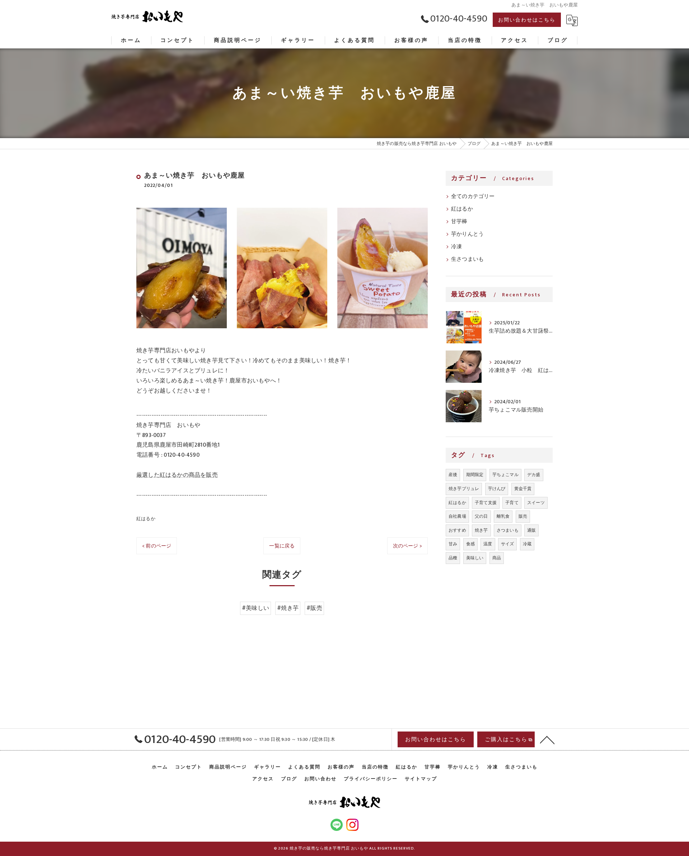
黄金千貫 (523, 488)
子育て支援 (486, 502)
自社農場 (457, 516)
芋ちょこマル (505, 474)
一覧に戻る (282, 546)
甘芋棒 (459, 221)
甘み (453, 543)
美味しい (475, 557)
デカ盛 (533, 474)
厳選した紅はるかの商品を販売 (177, 475)
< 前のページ (156, 546)
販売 (523, 516)
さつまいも (508, 530)
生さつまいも (467, 259)
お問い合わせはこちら (527, 20)
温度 (487, 543)
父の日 (481, 516)
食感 (470, 543)
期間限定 (475, 474)
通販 (531, 530)
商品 (496, 557)
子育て (512, 502)
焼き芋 (481, 530)
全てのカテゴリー (473, 196)
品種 (453, 557)
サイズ (507, 543)
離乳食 (503, 516)
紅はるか (145, 519)
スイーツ (536, 502)
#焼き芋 (288, 608)
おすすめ (457, 530)
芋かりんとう (467, 234)
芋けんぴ (497, 488)
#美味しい (255, 608)
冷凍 (456, 247)
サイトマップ (421, 779)
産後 (453, 474)
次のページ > (407, 546)
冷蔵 (527, 543)
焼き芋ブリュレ (464, 488)
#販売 (314, 608)
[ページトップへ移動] (547, 739)
